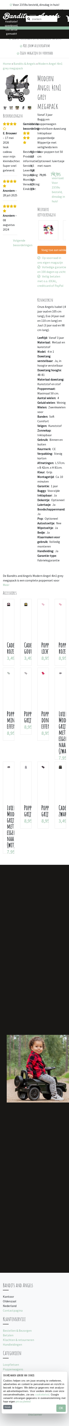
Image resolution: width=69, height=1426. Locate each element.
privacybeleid (23, 1401)
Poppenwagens (13, 1369)
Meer (6, 585)
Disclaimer (35, 1414)
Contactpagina (13, 1310)
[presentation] (8, 91)
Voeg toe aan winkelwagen (53, 250)
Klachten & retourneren (18, 1340)
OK (61, 1408)
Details (8, 1407)
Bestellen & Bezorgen (17, 1330)
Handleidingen (12, 1344)
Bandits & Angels (24, 64)
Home (7, 64)
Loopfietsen (11, 1364)
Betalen (8, 1335)
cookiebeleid (42, 1394)
